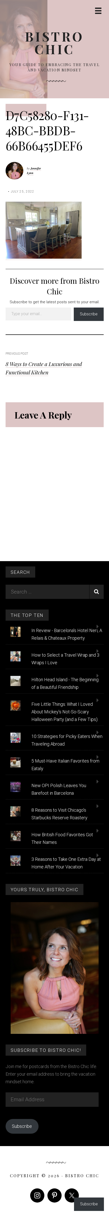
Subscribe (89, 314)
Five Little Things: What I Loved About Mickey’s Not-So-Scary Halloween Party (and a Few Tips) (64, 711)
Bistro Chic (54, 43)
